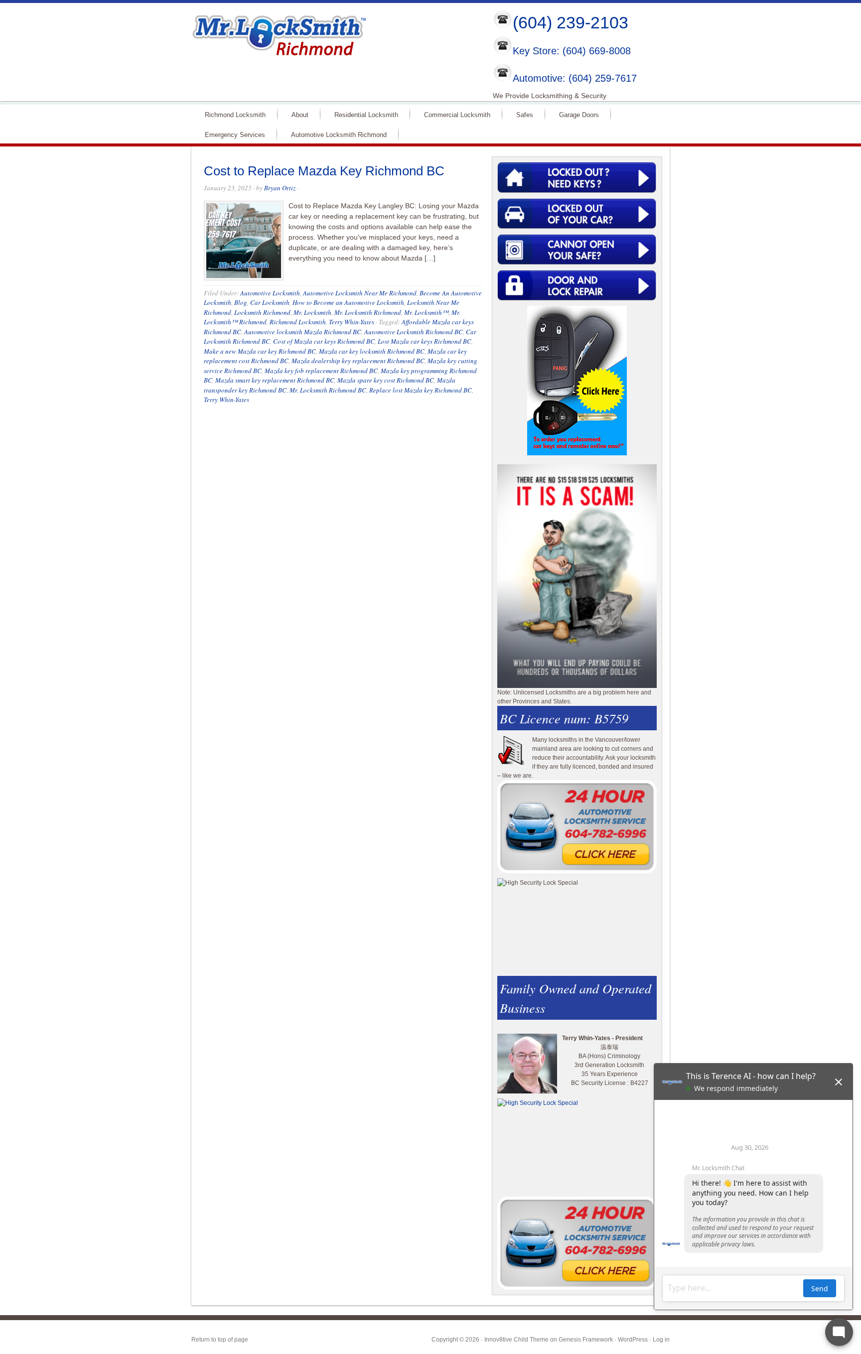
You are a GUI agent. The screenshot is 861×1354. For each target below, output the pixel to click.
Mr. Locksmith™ (426, 312)
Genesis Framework (586, 1339)
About (295, 114)
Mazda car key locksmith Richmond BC (372, 351)
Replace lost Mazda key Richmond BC (420, 390)
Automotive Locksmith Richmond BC (413, 331)
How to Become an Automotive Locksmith (348, 302)
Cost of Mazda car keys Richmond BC (324, 341)
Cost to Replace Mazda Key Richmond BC (324, 170)
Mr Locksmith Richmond (278, 33)
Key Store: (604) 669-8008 (572, 51)
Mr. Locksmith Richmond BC (327, 390)
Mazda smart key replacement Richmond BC (274, 380)
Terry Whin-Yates (351, 321)
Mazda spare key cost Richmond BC (385, 380)
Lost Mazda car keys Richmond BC (424, 341)
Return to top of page (219, 1339)
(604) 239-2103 (570, 22)
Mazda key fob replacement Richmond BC (321, 370)
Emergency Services (230, 134)
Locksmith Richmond (262, 312)
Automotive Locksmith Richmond (335, 134)
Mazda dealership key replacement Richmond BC (358, 360)
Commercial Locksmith (453, 114)
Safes (520, 114)
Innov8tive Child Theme (516, 1339)
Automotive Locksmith (270, 292)
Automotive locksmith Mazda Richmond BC (302, 331)
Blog (240, 302)
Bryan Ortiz (279, 187)
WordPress (633, 1339)
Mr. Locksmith (312, 312)
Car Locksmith (269, 302)
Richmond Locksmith (231, 114)
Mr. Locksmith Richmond (367, 312)
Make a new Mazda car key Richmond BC (260, 351)
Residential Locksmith (362, 114)
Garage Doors (575, 114)
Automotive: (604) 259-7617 (575, 78)
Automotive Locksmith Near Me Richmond (360, 292)
